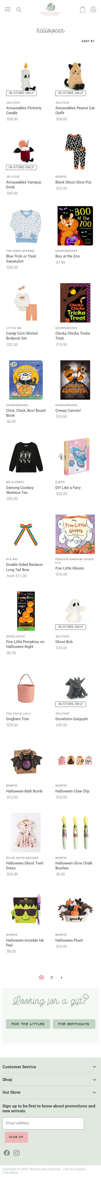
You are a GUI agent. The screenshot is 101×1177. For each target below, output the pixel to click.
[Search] (15, 9)
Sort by (88, 41)
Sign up (16, 1137)
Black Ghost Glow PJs (73, 182)
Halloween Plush (69, 940)
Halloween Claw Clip (72, 791)
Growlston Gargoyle (71, 719)
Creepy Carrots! (68, 410)
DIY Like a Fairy (68, 487)
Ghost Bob (64, 642)
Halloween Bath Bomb (24, 791)
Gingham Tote (17, 719)
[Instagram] (15, 1152)
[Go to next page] (61, 977)
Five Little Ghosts (69, 568)
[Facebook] (5, 1152)
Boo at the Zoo (67, 256)
